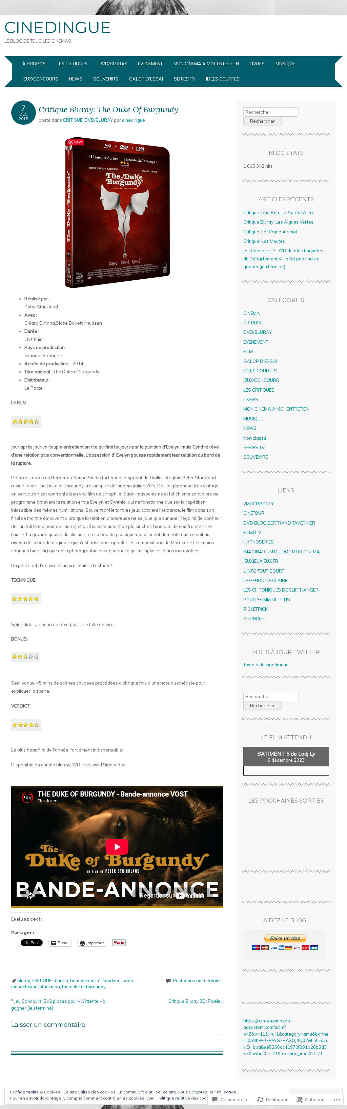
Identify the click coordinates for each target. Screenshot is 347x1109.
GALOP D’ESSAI (146, 79)
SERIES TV (184, 79)
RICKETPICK (255, 609)
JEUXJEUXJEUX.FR (260, 561)
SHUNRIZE (254, 618)
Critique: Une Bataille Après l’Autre (278, 212)
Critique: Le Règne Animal (270, 231)
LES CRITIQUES (72, 63)
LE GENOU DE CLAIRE (265, 580)
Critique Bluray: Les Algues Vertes (278, 222)
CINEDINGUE (57, 27)
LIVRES (257, 63)
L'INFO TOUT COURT (263, 571)
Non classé (254, 438)
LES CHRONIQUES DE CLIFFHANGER (281, 590)
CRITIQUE (72, 120)
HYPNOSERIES (258, 542)
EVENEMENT (150, 63)
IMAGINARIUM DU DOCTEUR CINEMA (281, 551)
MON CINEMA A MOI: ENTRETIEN (206, 63)
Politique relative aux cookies (186, 1098)
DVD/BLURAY (113, 63)
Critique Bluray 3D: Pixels (195, 1001)
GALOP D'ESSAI (260, 361)
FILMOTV (252, 532)
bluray (23, 980)
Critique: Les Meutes (264, 241)
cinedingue (133, 120)
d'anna (61, 980)
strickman (50, 986)
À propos (34, 63)
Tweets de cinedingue (266, 664)
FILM (248, 351)
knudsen (112, 980)
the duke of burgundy (84, 986)
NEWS (75, 79)
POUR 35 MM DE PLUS (266, 599)
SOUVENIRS (105, 79)
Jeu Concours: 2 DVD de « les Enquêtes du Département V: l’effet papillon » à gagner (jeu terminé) (283, 258)
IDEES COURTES (223, 79)
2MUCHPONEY (258, 503)
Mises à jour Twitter (286, 652)
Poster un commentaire (197, 980)
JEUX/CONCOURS (40, 79)
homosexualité (85, 980)
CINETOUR (253, 513)
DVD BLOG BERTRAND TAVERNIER (279, 523)
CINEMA (251, 313)
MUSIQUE (285, 63)
